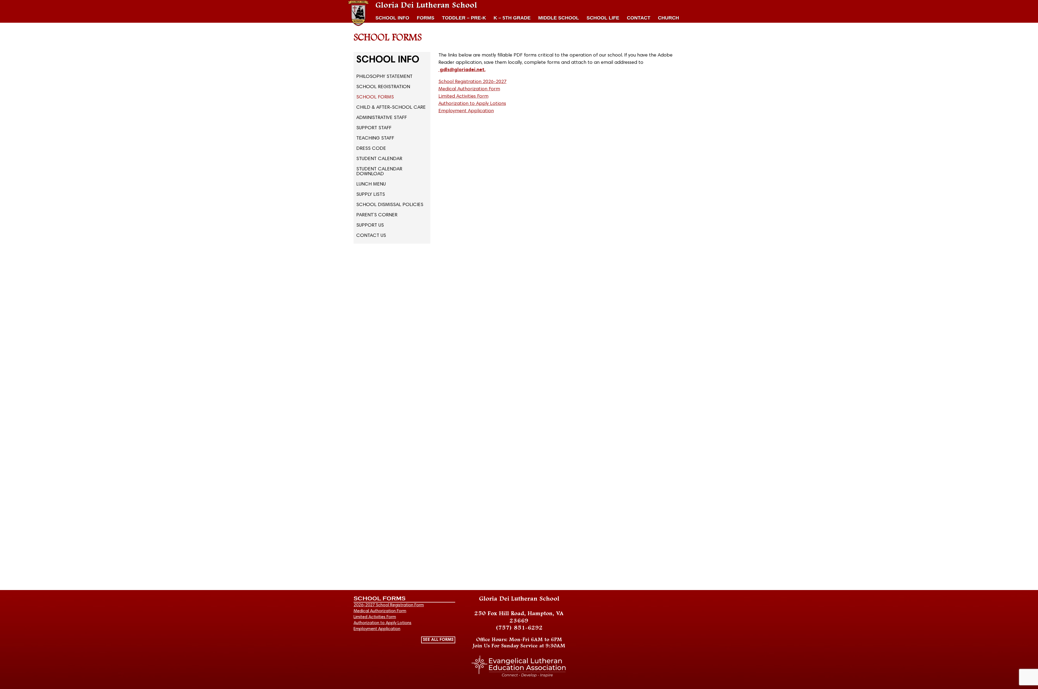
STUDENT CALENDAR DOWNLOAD (379, 172)
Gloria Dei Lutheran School (426, 5)
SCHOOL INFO (392, 18)
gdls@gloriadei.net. (461, 70)
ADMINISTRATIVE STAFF (381, 117)
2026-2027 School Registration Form (389, 605)
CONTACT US (371, 235)
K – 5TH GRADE (512, 18)
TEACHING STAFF (375, 138)
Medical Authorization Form (469, 89)
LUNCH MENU (371, 184)
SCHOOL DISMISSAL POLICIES (389, 205)
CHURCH (668, 18)
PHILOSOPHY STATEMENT (384, 76)
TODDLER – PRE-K (464, 18)
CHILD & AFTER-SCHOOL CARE (391, 107)
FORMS (425, 18)
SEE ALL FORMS (438, 640)
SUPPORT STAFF (373, 128)
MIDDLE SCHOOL (558, 18)
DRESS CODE (371, 148)
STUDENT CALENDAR (379, 159)
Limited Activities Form (463, 96)
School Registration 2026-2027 (472, 82)
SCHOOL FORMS (375, 97)
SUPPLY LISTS (370, 194)
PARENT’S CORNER (376, 215)
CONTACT (638, 18)
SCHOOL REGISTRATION (383, 87)
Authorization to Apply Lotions (472, 103)
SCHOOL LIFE (603, 18)
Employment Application (466, 111)
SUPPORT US (370, 225)
